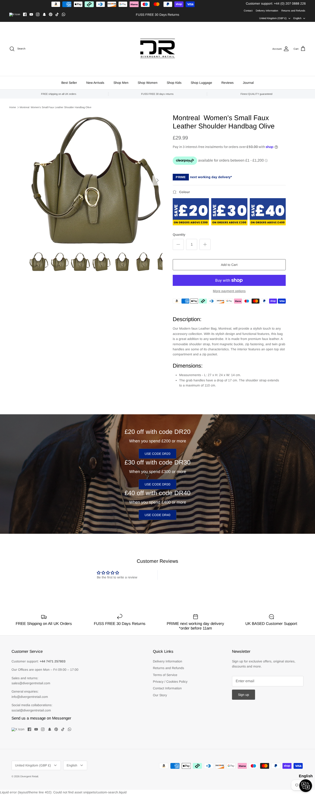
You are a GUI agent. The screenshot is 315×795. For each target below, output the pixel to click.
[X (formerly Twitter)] (14, 14)
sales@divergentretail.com (31, 683)
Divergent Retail (29, 776)
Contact (248, 10)
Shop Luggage (201, 82)
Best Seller (69, 82)
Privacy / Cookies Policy (170, 681)
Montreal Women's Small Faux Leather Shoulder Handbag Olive (55, 107)
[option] (96, 180)
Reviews (227, 82)
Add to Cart (229, 265)
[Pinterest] (50, 14)
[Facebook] (25, 14)
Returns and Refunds (293, 10)
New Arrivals (95, 82)
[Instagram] (37, 14)
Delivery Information (267, 10)
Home (12, 107)
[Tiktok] (57, 14)
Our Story (160, 695)
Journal (248, 82)
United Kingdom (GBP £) (273, 18)
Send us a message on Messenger (41, 718)
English (297, 18)
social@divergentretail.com (31, 710)
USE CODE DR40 (157, 515)
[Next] (157, 180)
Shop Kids (174, 82)
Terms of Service (165, 675)
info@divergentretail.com (30, 697)
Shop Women (148, 82)
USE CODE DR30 (157, 484)
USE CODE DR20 (157, 454)
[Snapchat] (44, 14)
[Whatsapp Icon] (63, 14)
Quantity (179, 234)
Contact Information (167, 688)
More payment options (229, 291)
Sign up (243, 694)
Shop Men (120, 82)
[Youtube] (31, 14)
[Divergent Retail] (157, 48)
